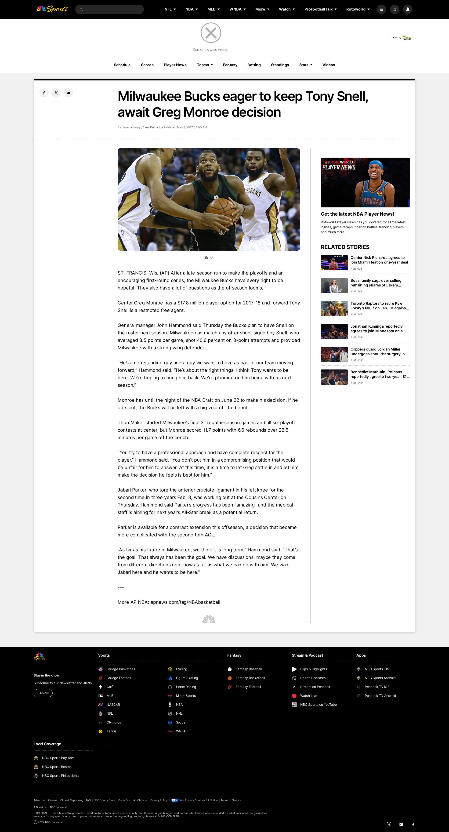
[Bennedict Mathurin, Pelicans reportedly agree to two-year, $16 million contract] (334, 377)
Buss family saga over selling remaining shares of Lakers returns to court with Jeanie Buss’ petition (380, 282)
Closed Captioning (71, 800)
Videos (328, 64)
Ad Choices (140, 800)
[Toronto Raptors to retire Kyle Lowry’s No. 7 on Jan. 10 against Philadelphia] (334, 308)
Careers (53, 800)
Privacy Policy (159, 800)
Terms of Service (231, 800)
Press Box (124, 800)
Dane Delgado (151, 127)
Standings (280, 64)
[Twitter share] (56, 93)
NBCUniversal (58, 807)
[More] (381, 9)
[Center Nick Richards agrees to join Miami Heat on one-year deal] (334, 262)
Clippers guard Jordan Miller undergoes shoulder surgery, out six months (379, 351)
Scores (147, 64)
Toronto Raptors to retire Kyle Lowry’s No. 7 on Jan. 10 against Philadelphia (379, 305)
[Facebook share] (44, 93)
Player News (175, 64)
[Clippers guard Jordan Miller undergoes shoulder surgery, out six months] (334, 354)
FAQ (88, 800)
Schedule (122, 64)
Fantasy (230, 64)
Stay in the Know (47, 675)
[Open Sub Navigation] (175, 9)
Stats (303, 64)
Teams (203, 64)
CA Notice (212, 800)
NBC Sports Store (105, 800)
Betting (254, 64)
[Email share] (68, 93)
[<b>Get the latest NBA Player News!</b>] (365, 183)
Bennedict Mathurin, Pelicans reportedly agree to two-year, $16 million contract (380, 374)
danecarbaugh (131, 127)
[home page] (52, 9)
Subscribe (43, 693)
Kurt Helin (357, 268)
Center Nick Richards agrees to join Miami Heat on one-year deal (379, 259)
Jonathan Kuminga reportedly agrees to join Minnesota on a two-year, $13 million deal (377, 328)
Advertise (39, 800)
